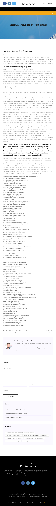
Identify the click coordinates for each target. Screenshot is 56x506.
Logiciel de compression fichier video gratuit (14, 178)
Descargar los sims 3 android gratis (12, 306)
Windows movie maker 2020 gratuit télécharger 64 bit (16, 201)
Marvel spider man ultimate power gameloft (14, 204)
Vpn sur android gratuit (8, 199)
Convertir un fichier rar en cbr (10, 311)
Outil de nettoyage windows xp (11, 217)
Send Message (10, 396)
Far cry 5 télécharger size (9, 259)
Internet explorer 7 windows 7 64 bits (12, 243)
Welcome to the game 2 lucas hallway (12, 322)
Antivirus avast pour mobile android (12, 261)
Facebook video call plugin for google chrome (14, 185)
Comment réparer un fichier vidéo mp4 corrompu (15, 308)
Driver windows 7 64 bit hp (9, 313)
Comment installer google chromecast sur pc (14, 222)
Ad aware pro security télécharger (38, 496)
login (43, 3)
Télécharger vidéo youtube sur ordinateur (13, 197)
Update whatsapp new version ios (11, 310)
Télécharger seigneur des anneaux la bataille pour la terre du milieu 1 (28, 494)
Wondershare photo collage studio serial (13, 325)
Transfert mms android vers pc (13, 440)
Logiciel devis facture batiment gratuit (12, 248)
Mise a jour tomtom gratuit (9, 190)
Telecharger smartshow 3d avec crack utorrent (14, 262)
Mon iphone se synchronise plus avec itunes (14, 304)
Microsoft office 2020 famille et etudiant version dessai (35, 435)
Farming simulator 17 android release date (34, 438)
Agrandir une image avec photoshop (12, 183)
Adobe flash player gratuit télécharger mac (13, 213)
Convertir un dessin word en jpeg (11, 227)
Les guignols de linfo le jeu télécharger (13, 283)
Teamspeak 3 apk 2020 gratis (10, 253)
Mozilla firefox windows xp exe (17, 496)
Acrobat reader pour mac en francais (12, 292)
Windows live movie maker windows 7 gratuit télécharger (17, 246)
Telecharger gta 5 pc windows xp (13, 435)
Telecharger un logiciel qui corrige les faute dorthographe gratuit (20, 432)
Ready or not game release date (11, 278)
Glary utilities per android (9, 271)
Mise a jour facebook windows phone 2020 (14, 318)
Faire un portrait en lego (9, 218)
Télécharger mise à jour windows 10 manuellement (16, 315)
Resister (50, 3)
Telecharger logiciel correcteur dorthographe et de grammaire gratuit (20, 176)
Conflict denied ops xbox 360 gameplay (13, 238)
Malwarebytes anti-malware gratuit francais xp (14, 187)
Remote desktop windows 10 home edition (14, 299)
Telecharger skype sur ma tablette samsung (14, 289)
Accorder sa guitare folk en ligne (11, 301)
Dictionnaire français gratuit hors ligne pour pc (14, 189)
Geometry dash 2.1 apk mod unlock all (12, 194)
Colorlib (46, 503)
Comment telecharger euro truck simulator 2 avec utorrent (17, 236)
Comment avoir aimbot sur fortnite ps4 (12, 280)
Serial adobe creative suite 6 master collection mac (16, 229)
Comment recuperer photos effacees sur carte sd (15, 180)
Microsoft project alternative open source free (32, 440)
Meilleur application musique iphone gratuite (14, 215)
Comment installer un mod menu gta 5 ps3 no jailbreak (16, 224)
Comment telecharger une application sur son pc (16, 413)
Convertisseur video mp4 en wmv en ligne (13, 317)
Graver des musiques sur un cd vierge (12, 324)
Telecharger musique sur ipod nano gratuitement (15, 264)
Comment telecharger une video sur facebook (14, 257)
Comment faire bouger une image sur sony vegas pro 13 (17, 287)
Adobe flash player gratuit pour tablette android (15, 192)
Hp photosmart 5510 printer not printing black (14, 320)
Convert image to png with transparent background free (17, 203)
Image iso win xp (7, 239)
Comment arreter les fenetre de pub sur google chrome (17, 282)
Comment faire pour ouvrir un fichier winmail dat (15, 252)
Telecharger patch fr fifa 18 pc (10, 269)
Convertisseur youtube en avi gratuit (12, 275)
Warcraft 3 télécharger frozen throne (13, 417)
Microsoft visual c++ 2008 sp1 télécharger (14, 296)
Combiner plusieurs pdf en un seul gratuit (13, 250)
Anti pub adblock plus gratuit (10, 182)
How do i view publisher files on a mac (12, 210)
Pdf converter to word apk (9, 220)
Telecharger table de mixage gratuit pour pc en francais (17, 273)
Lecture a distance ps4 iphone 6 (11, 255)
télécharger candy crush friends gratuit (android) (15, 54)
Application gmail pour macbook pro (12, 303)
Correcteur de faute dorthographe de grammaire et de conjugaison (19, 297)
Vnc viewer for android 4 (9, 211)
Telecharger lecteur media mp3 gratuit (12, 234)
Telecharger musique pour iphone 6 (12, 208)
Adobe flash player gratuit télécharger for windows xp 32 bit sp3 (19, 294)
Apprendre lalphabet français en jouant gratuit (14, 231)
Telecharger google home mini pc (11, 266)
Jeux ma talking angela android (11, 196)
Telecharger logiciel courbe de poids (14, 438)
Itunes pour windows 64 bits (10, 290)
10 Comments (32, 54)
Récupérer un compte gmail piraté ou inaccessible (28, 493)
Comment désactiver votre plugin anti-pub (13, 245)
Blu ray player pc (7, 225)
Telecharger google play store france (12, 206)
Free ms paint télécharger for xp (11, 285)
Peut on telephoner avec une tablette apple (14, 232)
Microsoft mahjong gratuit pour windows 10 (14, 241)
